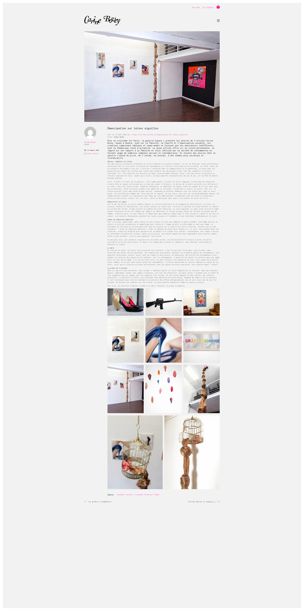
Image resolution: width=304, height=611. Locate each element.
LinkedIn (139, 495)
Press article (92, 153)
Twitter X (130, 495)
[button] (218, 20)
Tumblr (157, 495)
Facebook (121, 495)
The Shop (196, 7)
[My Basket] (218, 7)
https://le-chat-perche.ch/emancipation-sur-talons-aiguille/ (160, 135)
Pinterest (148, 495)
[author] (90, 133)
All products (208, 7)
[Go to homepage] (102, 20)
